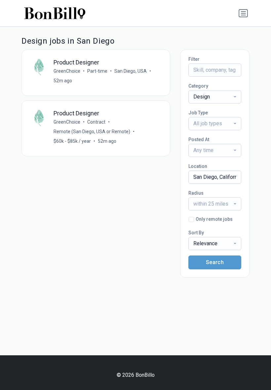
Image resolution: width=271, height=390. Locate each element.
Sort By (196, 232)
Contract (96, 122)
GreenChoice (67, 71)
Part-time (97, 71)
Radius (196, 193)
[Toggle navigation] (243, 13)
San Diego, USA (130, 71)
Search (215, 262)
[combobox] (214, 96)
